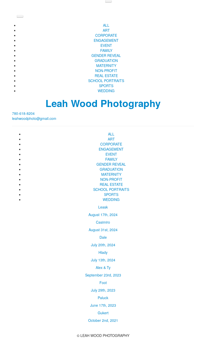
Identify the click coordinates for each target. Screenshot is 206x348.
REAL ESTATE (106, 75)
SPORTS (106, 85)
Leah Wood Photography (103, 103)
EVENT (106, 45)
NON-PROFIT (106, 70)
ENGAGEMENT (106, 40)
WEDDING (106, 90)
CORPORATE (106, 35)
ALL (106, 25)
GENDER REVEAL (106, 55)
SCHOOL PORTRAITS (106, 80)
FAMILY (106, 50)
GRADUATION (106, 60)
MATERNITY (106, 65)
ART (106, 30)
